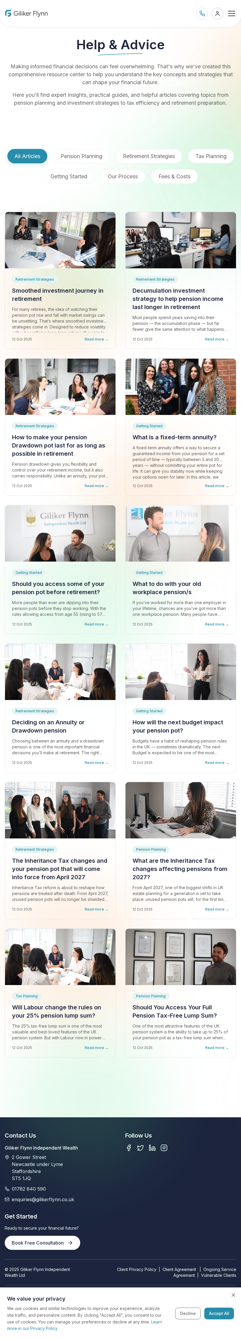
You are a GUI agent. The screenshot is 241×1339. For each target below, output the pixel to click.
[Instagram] (164, 1147)
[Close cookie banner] (233, 1295)
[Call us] (202, 13)
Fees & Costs (174, 176)
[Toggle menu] (231, 13)
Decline (188, 1313)
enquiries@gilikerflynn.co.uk (43, 1199)
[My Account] (217, 13)
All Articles (27, 156)
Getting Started (69, 176)
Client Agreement (180, 1269)
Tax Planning (211, 156)
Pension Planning (81, 156)
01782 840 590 (29, 1189)
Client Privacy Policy (136, 1269)
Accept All (219, 1313)
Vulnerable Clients (218, 1275)
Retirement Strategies (149, 156)
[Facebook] (128, 1147)
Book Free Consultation (38, 1243)
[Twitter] (140, 1147)
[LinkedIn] (152, 1147)
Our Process (123, 176)
